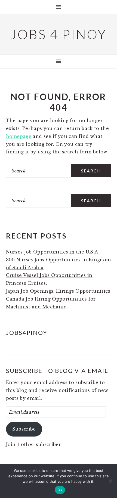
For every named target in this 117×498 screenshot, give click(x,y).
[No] (110, 481)
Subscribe (24, 429)
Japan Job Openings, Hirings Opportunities (58, 291)
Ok (59, 490)
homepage (19, 136)
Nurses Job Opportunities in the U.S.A (52, 252)
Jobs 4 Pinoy (59, 34)
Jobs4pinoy (26, 332)
